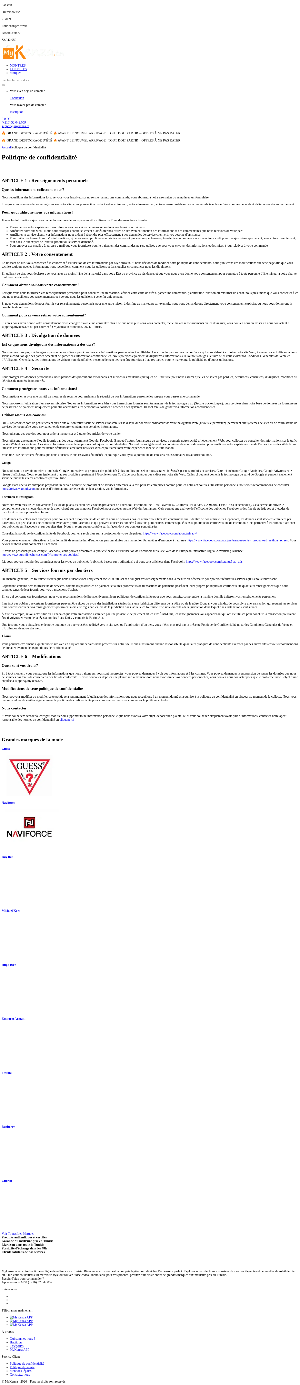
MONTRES (18, 65)
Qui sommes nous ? (22, 1338)
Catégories (16, 1346)
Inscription (16, 112)
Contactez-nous (20, 1374)
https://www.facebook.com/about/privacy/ (170, 533)
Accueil (7, 147)
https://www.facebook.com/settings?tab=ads (214, 561)
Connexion (17, 98)
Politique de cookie (22, 1367)
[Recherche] (3, 85)
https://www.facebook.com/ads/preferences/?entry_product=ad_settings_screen (237, 540)
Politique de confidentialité (27, 1363)
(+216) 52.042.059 (14, 122)
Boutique (16, 1342)
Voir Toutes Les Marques (18, 1233)
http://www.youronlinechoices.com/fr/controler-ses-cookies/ (40, 554)
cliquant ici (67, 719)
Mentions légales (20, 1371)
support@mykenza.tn (15, 126)
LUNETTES (18, 69)
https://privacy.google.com (19, 488)
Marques (15, 73)
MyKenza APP (19, 1349)
